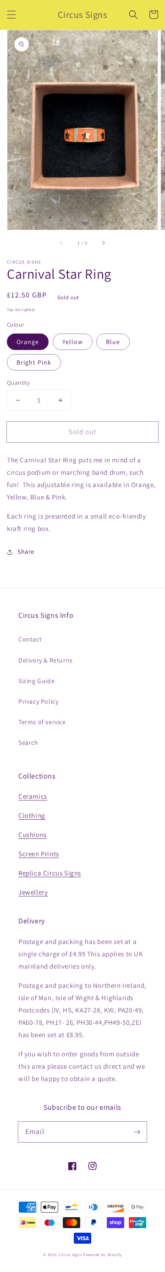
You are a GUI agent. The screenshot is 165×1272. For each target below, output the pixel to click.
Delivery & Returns (45, 660)
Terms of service (42, 722)
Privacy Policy (38, 701)
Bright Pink (33, 362)
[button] (11, 15)
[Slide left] (62, 243)
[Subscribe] (136, 1132)
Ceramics (32, 796)
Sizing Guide (36, 681)
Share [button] (25, 551)
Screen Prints (38, 853)
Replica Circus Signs (49, 873)
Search (28, 742)
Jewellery (33, 892)
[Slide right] (103, 243)
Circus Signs (70, 1254)
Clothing (31, 815)
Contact (30, 639)
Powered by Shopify (102, 1254)
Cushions (32, 834)
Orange (27, 342)
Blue (113, 342)
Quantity (18, 383)
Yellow (72, 342)
